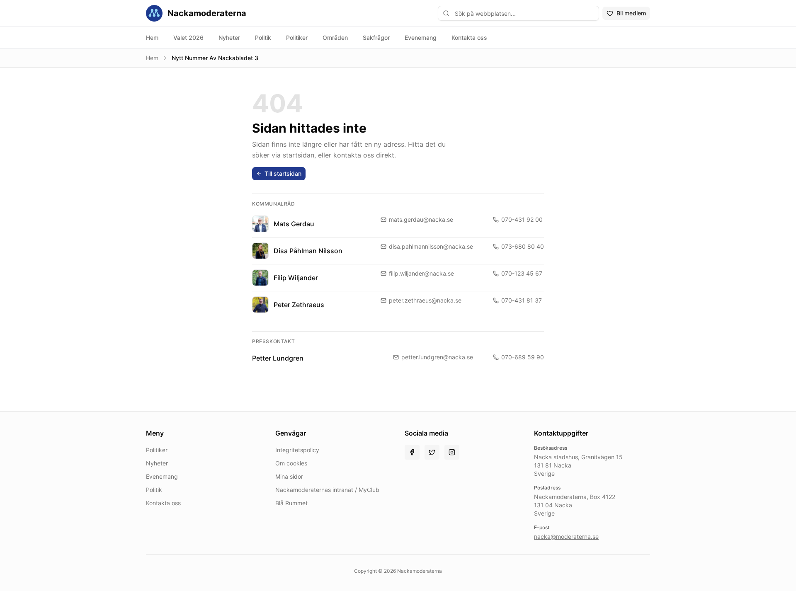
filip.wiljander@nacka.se (421, 273)
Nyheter (229, 37)
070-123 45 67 (521, 273)
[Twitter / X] (432, 452)
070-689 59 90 (522, 357)
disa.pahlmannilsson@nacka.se (431, 246)
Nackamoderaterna (206, 13)
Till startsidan (283, 173)
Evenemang (421, 37)
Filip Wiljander (296, 278)
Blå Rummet (291, 502)
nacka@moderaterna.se (566, 536)
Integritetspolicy (297, 449)
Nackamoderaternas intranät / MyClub (327, 489)
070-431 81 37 (521, 300)
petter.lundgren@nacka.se (437, 357)
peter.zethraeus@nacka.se (425, 300)
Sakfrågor (376, 37)
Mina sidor (289, 476)
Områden (335, 37)
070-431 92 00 (522, 219)
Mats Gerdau (294, 224)
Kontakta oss (469, 37)
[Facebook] (412, 452)
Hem (152, 37)
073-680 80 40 (522, 246)
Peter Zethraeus (299, 304)
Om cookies (291, 463)
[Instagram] (451, 452)
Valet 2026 (188, 37)
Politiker (297, 37)
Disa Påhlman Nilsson (308, 251)
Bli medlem (631, 13)
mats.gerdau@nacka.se (421, 219)
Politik (263, 37)
